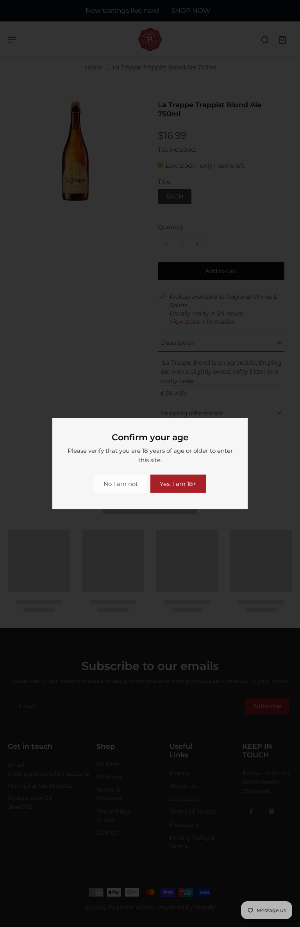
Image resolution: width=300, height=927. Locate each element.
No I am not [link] (121, 483)
